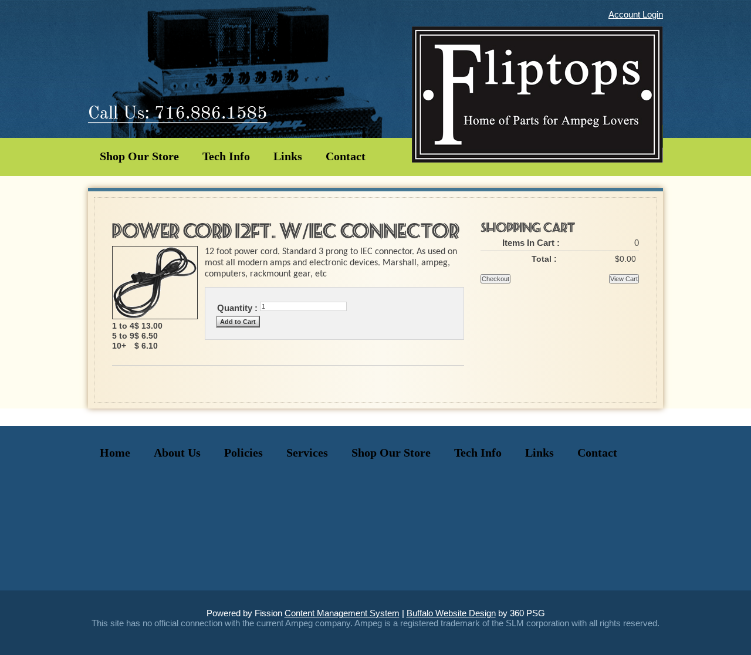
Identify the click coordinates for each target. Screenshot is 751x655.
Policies (243, 452)
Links (287, 156)
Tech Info (226, 156)
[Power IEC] (155, 316)
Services (307, 452)
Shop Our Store (139, 156)
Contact (346, 156)
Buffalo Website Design (451, 613)
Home (115, 452)
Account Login (635, 14)
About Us (177, 452)
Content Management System (342, 613)
